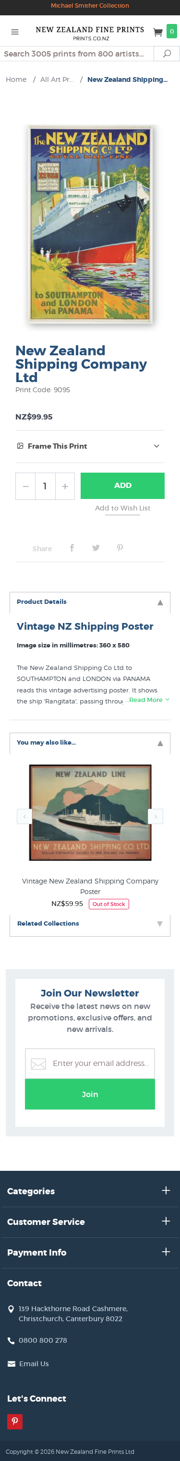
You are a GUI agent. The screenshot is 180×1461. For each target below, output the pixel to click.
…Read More (144, 700)
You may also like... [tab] (46, 742)
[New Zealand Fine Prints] (90, 30)
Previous (24, 816)
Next (155, 816)
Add (123, 485)
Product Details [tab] (42, 602)
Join (90, 1094)
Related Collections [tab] (48, 923)
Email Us (34, 1363)
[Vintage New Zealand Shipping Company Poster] (90, 814)
